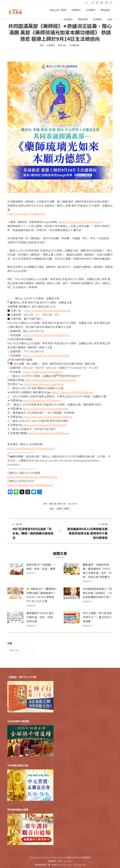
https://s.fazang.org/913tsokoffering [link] (72, 392)
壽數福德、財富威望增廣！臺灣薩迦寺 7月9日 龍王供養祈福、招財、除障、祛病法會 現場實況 (97, 571)
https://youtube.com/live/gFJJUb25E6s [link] (46, 355)
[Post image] (15, 569)
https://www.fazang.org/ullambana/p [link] (45, 425)
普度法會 (53, 503)
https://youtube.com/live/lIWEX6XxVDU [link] (46, 335)
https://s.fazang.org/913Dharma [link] (41, 400)
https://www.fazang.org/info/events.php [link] (31, 448)
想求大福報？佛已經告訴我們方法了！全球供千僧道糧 (97, 617)
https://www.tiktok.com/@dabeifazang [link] (30, 485)
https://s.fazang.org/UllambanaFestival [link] (45, 408)
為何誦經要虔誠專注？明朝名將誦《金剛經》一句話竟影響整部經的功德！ (97, 593)
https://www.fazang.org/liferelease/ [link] (49, 433)
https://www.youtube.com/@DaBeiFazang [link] (32, 477)
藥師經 (66, 509)
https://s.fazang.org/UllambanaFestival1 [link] (47, 310)
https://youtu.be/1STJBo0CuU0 (26, 214)
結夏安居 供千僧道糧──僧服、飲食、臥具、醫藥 (41, 566)
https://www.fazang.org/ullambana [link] (43, 384)
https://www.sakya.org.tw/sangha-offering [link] (47, 417)
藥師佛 (59, 509)
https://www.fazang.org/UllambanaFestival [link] (50, 380)
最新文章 (61, 503)
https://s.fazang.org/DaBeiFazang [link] (42, 372)
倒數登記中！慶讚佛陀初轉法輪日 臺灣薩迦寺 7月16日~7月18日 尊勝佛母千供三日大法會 (41, 595)
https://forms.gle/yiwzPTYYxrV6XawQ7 (80, 222)
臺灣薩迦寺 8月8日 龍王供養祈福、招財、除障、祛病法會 (40, 617)
